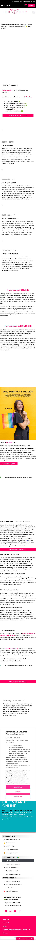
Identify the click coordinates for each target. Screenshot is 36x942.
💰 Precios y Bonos (9, 843)
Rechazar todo (18, 796)
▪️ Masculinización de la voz (12, 864)
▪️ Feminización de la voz (11, 860)
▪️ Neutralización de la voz (11, 867)
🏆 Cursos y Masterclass (11, 853)
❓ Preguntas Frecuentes (11, 849)
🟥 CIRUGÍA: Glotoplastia (11, 891)
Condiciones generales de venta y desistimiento (16, 929)
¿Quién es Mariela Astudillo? (12, 839)
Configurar (18, 791)
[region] (18, 764)
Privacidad (6, 923)
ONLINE (14, 803)
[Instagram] (7, 5)
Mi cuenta (5, 933)
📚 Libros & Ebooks (9, 846)
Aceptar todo (18, 787)
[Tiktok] (10, 5)
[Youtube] (5, 5)
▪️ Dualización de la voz (11, 871)
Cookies (5, 926)
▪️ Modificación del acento (11, 888)
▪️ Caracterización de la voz (12, 881)
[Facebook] (2, 5)
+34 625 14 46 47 (15, 903)
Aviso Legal (6, 919)
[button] (33, 12)
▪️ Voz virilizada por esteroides (13, 884)
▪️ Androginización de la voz (12, 874)
